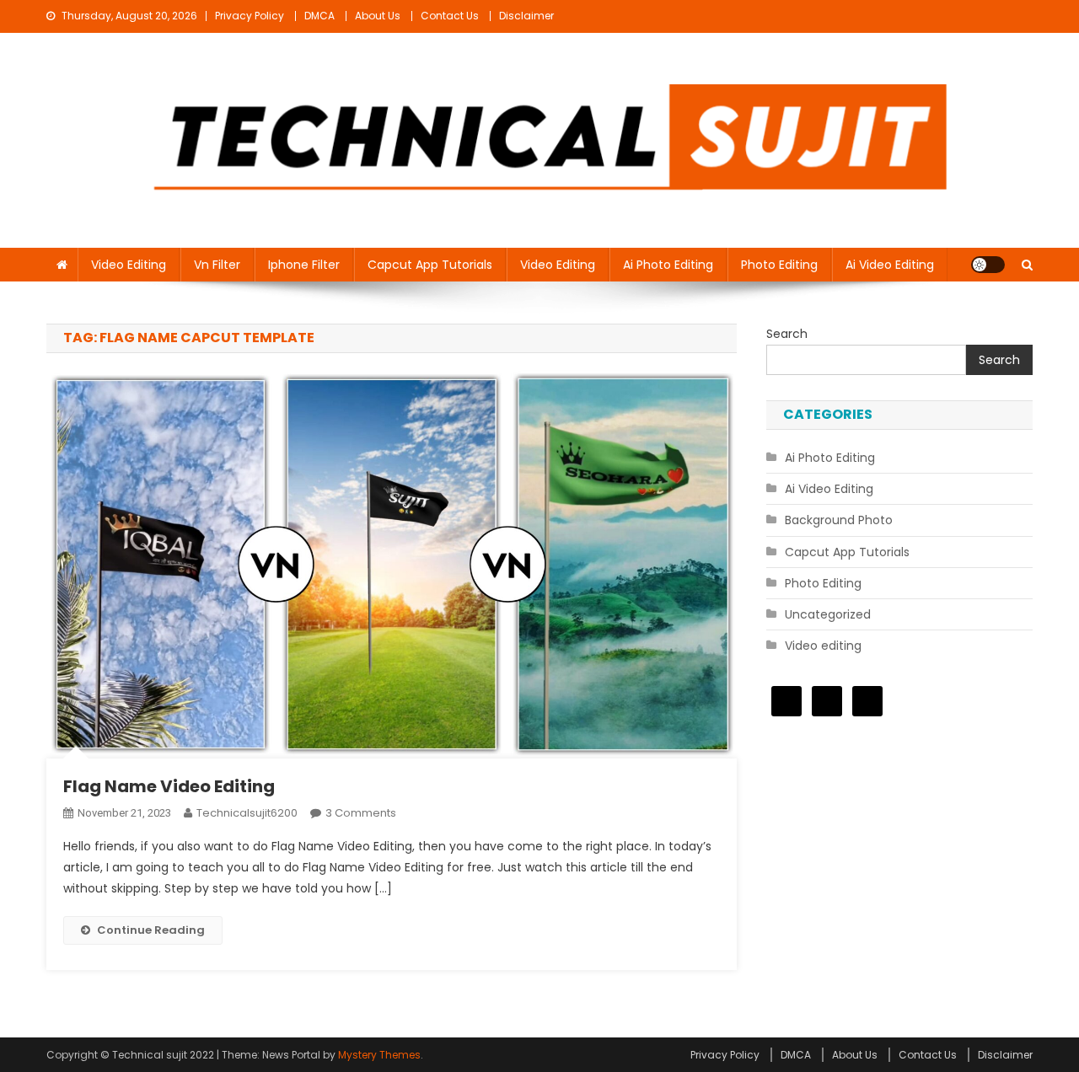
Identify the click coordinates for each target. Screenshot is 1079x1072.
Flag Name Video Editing (169, 786)
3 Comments (360, 813)
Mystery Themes (379, 1055)
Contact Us (450, 15)
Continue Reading (151, 930)
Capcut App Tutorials (430, 264)
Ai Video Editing (889, 264)
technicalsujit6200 (247, 813)
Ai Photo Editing (668, 264)
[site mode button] (988, 264)
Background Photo (839, 520)
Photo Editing (779, 264)
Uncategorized (828, 614)
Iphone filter (304, 264)
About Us (377, 15)
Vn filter (217, 264)
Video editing (128, 264)
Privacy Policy (249, 15)
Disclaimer (526, 15)
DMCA (319, 15)
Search (787, 333)
